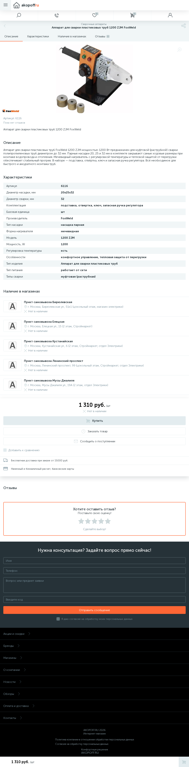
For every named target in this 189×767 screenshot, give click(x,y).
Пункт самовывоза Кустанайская (48, 341)
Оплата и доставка (16, 706)
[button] (19, 15)
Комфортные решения (94, 749)
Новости (9, 682)
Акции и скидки (13, 634)
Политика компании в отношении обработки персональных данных (94, 739)
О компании (11, 670)
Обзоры (8, 694)
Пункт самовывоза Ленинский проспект (53, 361)
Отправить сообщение (94, 610)
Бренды (8, 646)
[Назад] (4, 26)
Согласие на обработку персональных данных (81, 744)
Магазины (9, 658)
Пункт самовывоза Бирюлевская (48, 302)
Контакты (9, 718)
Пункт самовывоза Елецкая (44, 321)
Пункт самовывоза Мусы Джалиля (49, 380)
